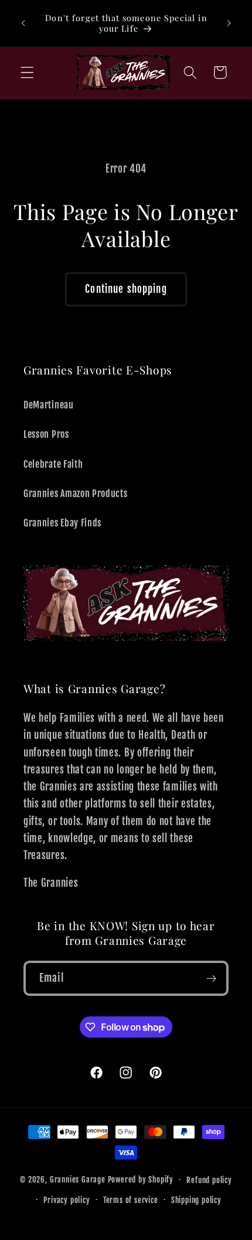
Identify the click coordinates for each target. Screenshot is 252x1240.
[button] (27, 72)
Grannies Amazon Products (75, 493)
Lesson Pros (46, 434)
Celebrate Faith (53, 464)
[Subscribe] (211, 978)
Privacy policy (66, 1200)
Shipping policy (196, 1200)
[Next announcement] (229, 23)
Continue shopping (126, 289)
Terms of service (130, 1200)
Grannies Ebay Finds (62, 523)
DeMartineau (48, 405)
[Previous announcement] (23, 23)
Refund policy (208, 1180)
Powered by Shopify (141, 1179)
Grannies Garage (77, 1179)
